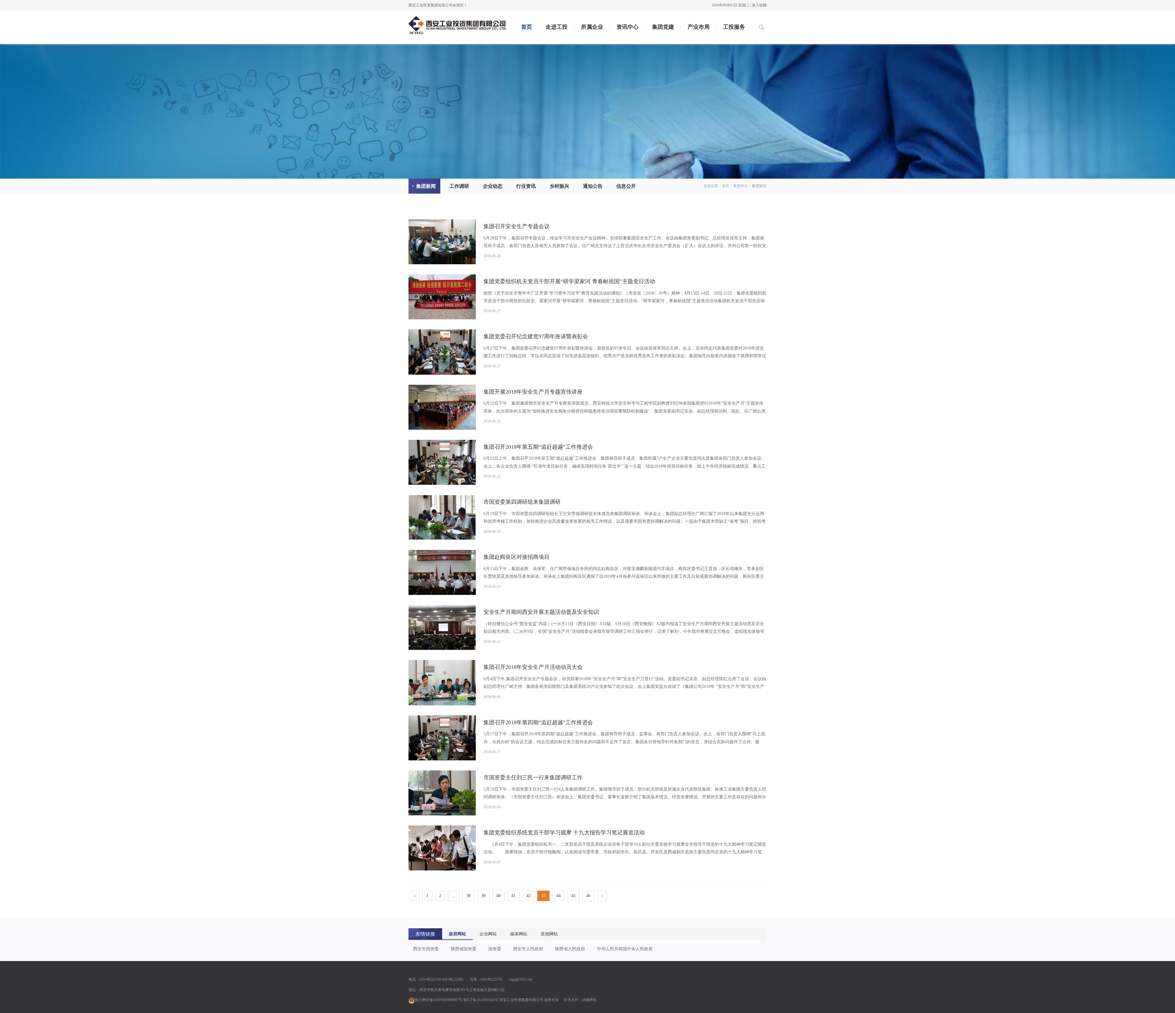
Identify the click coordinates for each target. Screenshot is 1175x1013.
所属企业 (592, 27)
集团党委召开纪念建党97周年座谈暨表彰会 (535, 336)
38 (468, 895)
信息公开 (626, 186)
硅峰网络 (589, 1000)
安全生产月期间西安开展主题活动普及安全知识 (541, 612)
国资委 (494, 949)
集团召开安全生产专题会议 (516, 226)
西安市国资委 (426, 949)
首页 (526, 27)
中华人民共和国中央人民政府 (625, 949)
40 (498, 895)
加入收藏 (759, 5)
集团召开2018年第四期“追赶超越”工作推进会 (538, 722)
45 (573, 895)
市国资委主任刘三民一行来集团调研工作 (533, 777)
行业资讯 (526, 186)
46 (588, 895)
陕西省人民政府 (570, 949)
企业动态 (492, 186)
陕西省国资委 (463, 949)
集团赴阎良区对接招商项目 (516, 557)
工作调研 (459, 186)
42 (528, 895)
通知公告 (592, 186)
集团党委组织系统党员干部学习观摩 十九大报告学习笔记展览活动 (564, 832)
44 (558, 895)
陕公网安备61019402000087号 (438, 1000)
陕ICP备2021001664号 (480, 1000)
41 (513, 895)
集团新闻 (426, 186)
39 (483, 895)
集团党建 (663, 27)
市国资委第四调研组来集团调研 (522, 502)
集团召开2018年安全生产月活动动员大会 (533, 667)
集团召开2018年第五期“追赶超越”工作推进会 (538, 447)
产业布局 (699, 27)
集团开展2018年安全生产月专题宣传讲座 (533, 392)
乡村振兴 (559, 186)
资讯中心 (628, 27)
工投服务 (734, 27)
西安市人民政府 (528, 949)
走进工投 (557, 27)
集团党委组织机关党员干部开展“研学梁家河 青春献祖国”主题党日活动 (569, 281)
